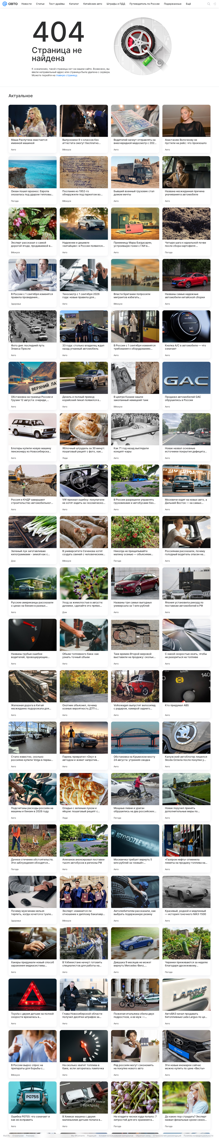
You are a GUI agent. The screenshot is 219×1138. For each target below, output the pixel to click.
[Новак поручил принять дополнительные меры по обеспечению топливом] (186, 797)
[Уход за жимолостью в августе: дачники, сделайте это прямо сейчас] (84, 591)
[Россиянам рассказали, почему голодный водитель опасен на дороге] (186, 540)
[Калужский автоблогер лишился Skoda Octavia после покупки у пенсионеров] (186, 746)
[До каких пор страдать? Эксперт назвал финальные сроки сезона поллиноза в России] (186, 1105)
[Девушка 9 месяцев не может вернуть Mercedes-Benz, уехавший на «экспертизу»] (135, 951)
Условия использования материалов (116, 1135)
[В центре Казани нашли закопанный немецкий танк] (135, 386)
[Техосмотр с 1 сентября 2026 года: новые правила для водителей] (84, 283)
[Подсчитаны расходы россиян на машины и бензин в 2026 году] (32, 797)
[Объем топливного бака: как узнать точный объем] (84, 643)
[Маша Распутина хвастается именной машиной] (32, 129)
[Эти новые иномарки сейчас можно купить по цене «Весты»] (186, 1054)
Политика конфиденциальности (198, 1135)
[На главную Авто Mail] (12, 4)
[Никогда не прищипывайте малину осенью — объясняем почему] (135, 540)
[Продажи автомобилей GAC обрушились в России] (186, 386)
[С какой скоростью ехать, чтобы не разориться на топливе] (186, 643)
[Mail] (5, 4)
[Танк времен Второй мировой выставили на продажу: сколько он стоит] (135, 643)
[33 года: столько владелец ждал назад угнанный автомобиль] (84, 334)
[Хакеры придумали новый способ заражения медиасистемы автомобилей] (32, 951)
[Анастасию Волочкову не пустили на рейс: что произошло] (186, 129)
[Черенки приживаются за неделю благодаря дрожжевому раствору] (186, 951)
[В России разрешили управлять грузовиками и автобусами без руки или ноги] (135, 489)
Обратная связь (143, 1135)
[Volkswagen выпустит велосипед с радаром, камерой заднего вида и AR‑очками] (135, 694)
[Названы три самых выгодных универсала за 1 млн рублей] (135, 591)
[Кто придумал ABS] (186, 694)
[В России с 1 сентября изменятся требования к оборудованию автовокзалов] (135, 334)
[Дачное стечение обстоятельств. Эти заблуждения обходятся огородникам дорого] (32, 848)
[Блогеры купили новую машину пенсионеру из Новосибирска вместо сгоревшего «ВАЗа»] (32, 437)
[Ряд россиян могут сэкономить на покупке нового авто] (135, 1054)
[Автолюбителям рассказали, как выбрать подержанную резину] (135, 900)
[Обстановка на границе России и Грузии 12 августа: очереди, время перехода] (32, 386)
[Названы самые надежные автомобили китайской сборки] (186, 283)
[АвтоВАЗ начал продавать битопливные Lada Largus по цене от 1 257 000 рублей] (186, 1003)
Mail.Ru (6, 1135)
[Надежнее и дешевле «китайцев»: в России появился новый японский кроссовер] (84, 232)
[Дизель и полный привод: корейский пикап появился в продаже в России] (84, 386)
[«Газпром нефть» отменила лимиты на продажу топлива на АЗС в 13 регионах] (186, 848)
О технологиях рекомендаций (167, 1135)
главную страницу (66, 75)
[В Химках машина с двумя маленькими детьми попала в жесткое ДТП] (84, 1105)
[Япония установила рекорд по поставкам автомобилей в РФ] (186, 591)
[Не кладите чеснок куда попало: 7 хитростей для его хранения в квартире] (135, 1105)
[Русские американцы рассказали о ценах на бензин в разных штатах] (32, 591)
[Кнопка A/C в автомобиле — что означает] (186, 334)
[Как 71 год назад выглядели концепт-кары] (135, 437)
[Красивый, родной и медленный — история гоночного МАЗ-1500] (186, 900)
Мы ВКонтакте (78, 1135)
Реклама (30, 1135)
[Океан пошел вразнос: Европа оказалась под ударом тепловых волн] (32, 180)
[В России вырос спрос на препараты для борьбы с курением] (32, 1054)
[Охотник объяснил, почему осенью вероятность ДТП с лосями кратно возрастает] (84, 694)
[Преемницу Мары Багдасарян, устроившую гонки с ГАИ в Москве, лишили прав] (135, 232)
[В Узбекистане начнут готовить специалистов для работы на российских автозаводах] (84, 951)
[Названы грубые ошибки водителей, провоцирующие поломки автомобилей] (32, 643)
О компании (18, 1135)
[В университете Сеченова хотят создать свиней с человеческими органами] (84, 540)
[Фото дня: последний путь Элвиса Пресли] (32, 334)
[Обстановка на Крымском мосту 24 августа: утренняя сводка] (135, 746)
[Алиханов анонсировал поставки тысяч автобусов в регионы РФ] (84, 848)
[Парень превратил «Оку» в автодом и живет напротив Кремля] (84, 746)
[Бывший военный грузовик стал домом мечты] (135, 180)
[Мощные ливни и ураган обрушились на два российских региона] (135, 797)
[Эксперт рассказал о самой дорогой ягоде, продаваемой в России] (32, 232)
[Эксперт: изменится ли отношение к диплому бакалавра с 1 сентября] (84, 900)
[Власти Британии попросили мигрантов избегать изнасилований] (135, 283)
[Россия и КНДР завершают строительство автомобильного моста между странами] (32, 489)
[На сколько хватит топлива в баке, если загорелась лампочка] (84, 1054)
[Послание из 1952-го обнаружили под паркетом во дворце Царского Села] (84, 180)
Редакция (91, 1135)
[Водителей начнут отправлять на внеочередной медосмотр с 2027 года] (135, 129)
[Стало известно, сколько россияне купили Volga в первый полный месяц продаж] (32, 746)
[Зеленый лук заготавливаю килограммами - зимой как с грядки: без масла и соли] (32, 540)
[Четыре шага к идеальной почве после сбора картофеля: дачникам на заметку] (186, 232)
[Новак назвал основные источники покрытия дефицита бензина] (186, 437)
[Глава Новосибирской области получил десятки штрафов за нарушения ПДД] (84, 1003)
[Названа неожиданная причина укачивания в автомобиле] (186, 180)
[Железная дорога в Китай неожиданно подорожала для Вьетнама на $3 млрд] (32, 694)
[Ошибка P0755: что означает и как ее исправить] (32, 1105)
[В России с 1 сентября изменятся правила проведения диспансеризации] (32, 283)
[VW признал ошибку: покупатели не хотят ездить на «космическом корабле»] (84, 489)
